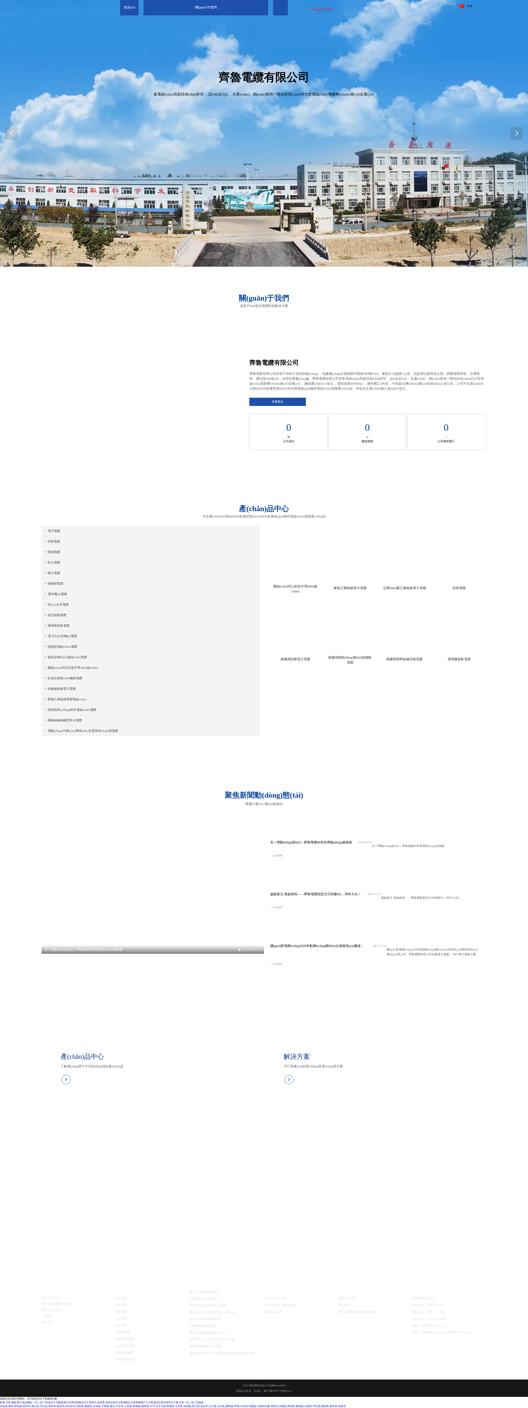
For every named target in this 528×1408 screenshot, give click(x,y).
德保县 (145, 1406)
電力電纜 (54, 531)
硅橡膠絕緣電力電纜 (62, 688)
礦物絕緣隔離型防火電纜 (65, 720)
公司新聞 (277, 855)
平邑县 (316, 1406)
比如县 (3, 1406)
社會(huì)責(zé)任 (275, 1298)
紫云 (112, 1406)
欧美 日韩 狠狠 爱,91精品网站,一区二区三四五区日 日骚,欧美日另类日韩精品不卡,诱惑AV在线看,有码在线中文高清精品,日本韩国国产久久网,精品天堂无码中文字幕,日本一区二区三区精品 (102, 1402)
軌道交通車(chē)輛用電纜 (65, 678)
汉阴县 (80, 1406)
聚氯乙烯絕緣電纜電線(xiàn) (67, 699)
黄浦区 (170, 1406)
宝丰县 (221, 1406)
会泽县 (96, 1406)
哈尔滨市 (70, 1406)
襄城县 (299, 1406)
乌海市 (308, 1406)
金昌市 (204, 1406)
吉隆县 (282, 1406)
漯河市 (274, 1406)
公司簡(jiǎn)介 (50, 1297)
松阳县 (187, 1406)
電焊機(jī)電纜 (57, 594)
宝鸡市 (179, 1406)
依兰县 (195, 1406)
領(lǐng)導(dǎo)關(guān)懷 (280, 1305)
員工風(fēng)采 (273, 1311)
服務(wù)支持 (348, 1291)
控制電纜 (54, 541)
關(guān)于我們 (52, 1291)
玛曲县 (252, 1406)
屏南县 (136, 1406)
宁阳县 (105, 1406)
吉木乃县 (161, 1406)
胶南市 (342, 1406)
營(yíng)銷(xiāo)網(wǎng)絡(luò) (358, 1311)
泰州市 (52, 1406)
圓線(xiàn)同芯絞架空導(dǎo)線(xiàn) (73, 667)
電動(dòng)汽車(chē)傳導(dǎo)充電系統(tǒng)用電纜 (83, 730)
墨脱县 (88, 1406)
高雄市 (325, 1406)
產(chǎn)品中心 (127, 1291)
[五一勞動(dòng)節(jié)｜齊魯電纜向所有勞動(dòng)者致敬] (152, 952)
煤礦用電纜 (55, 583)
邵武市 (26, 1406)
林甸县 (18, 1406)
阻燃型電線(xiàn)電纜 (62, 646)
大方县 (212, 1406)
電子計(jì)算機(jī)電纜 (62, 636)
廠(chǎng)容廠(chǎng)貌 (56, 1303)
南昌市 (60, 1406)
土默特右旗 (263, 1406)
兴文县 (43, 1406)
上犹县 (128, 1406)
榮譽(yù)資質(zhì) (52, 1309)
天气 (152, 1406)
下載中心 (47, 1316)
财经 (10, 1406)
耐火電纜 (54, 573)
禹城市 (291, 1406)
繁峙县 (229, 1406)
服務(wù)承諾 (346, 1298)
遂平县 (333, 1406)
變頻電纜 (54, 552)
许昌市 (244, 1406)
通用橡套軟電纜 (59, 625)
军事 (236, 1406)
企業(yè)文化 (273, 1291)
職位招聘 (344, 1305)
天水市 (119, 1406)
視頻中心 (47, 1322)
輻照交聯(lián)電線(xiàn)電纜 (67, 657)
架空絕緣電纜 (57, 615)
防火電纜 (54, 562)
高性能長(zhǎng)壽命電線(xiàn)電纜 (72, 709)
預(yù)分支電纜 (58, 604)
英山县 (35, 1406)
